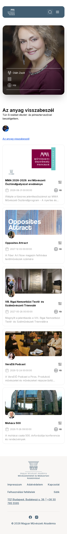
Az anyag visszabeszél (15, 138)
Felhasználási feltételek (21, 492)
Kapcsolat (54, 484)
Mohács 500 (13, 423)
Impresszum (14, 484)
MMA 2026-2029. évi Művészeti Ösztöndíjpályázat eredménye (25, 182)
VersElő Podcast (15, 364)
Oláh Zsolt (19, 72)
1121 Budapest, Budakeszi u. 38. (26, 499)
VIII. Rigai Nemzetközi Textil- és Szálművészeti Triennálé (24, 303)
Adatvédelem (35, 484)
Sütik (57, 492)
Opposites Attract (16, 242)
